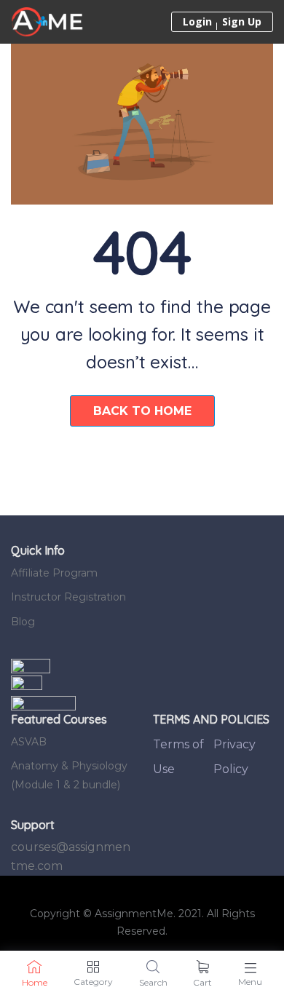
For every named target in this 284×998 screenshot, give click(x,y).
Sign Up (241, 21)
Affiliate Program (54, 572)
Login (197, 21)
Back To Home (142, 411)
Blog (23, 621)
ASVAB (29, 741)
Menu (250, 981)
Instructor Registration (68, 596)
